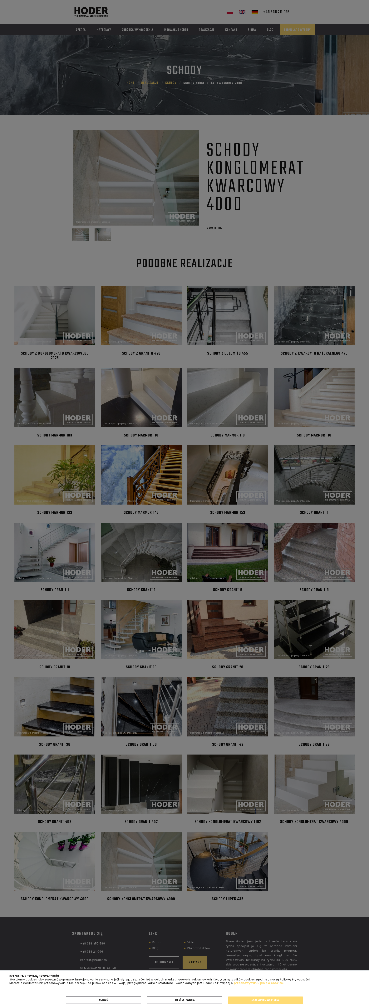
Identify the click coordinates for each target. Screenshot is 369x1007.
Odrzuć (103, 1000)
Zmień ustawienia (184, 1000)
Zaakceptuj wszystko (265, 1000)
